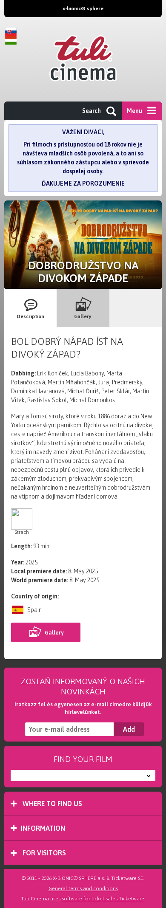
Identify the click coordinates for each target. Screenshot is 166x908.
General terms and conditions (83, 888)
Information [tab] (43, 828)
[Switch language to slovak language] (12, 32)
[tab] (30, 308)
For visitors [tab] (43, 853)
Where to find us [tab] (51, 803)
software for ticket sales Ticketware (103, 899)
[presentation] (30, 308)
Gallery (54, 632)
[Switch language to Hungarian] (12, 40)
